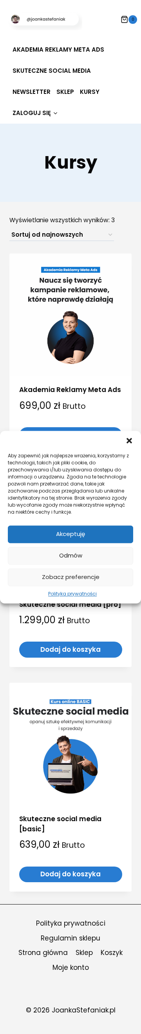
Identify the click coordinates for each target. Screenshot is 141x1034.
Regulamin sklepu (70, 938)
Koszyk (112, 952)
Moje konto (70, 967)
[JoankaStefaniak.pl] (45, 19)
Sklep (65, 92)
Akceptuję (70, 534)
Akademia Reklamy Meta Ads (58, 49)
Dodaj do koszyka (70, 649)
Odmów (70, 555)
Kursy (89, 92)
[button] (129, 440)
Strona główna (43, 952)
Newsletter (32, 92)
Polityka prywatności (72, 593)
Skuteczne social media (52, 71)
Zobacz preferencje (70, 577)
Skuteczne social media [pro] (70, 604)
